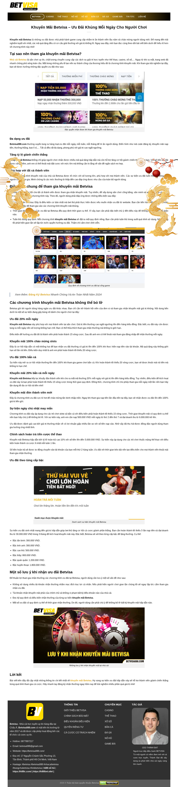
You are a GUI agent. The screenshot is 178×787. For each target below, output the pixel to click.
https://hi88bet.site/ (43, 771)
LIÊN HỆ (142, 16)
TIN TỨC (130, 16)
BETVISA (36, 16)
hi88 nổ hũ (49, 768)
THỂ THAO (62, 16)
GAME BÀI (118, 16)
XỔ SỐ (84, 16)
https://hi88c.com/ (22, 771)
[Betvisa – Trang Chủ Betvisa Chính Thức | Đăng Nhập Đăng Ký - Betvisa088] (24, 6)
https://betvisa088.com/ (33, 751)
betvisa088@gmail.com (31, 746)
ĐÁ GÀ (105, 16)
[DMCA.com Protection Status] (108, 783)
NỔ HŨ (74, 16)
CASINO (50, 16)
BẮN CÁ (95, 16)
